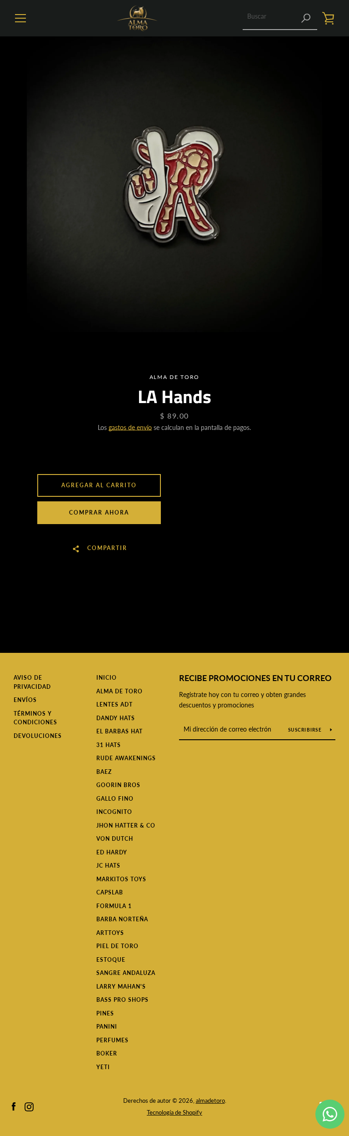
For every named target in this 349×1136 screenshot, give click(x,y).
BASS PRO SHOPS (122, 999)
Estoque (110, 959)
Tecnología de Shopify (174, 1112)
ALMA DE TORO (119, 691)
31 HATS (108, 745)
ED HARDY (111, 852)
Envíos (25, 700)
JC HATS (108, 865)
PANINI (106, 1026)
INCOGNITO (114, 811)
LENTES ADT (114, 704)
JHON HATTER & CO (125, 825)
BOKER (106, 1053)
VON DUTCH (114, 838)
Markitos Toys (121, 879)
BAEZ (104, 771)
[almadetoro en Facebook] (13, 1105)
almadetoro (210, 1100)
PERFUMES (112, 1040)
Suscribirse (305, 729)
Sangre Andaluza (125, 972)
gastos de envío (130, 427)
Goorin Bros (118, 785)
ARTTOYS (110, 932)
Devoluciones (38, 735)
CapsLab (109, 892)
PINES (105, 1013)
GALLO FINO (115, 798)
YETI (103, 1067)
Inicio (106, 677)
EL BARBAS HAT (119, 731)
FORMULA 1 (114, 906)
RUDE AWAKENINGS (126, 758)
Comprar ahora (99, 512)
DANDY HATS (115, 718)
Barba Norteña (122, 919)
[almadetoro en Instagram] (29, 1105)
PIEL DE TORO (117, 946)
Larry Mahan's (121, 986)
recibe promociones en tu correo (255, 678)
